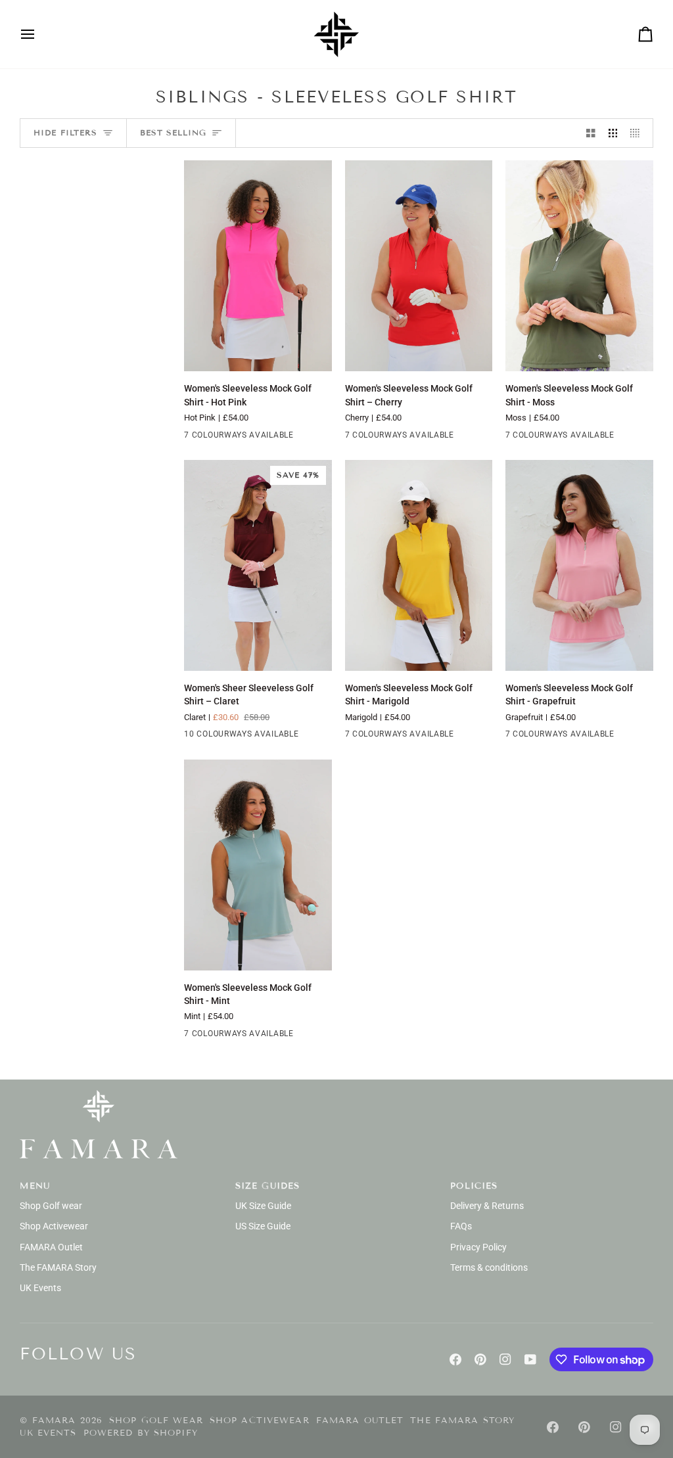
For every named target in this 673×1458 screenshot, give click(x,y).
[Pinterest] (480, 1359)
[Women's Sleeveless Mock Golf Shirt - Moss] (579, 265)
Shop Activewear (54, 1226)
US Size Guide (262, 1226)
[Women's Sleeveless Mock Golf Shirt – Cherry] (419, 265)
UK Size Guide (263, 1205)
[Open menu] (39, 34)
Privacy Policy (478, 1247)
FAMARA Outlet (51, 1247)
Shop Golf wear (51, 1205)
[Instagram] (505, 1359)
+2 (307, 437)
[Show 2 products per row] (591, 133)
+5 (307, 736)
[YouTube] (530, 1359)
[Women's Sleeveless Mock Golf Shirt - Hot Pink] (258, 265)
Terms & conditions (489, 1267)
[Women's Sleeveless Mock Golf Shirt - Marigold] (419, 565)
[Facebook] (455, 1359)
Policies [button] (474, 1186)
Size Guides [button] (267, 1186)
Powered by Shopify (140, 1433)
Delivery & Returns (487, 1205)
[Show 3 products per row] (613, 133)
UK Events (40, 1288)
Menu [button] (35, 1186)
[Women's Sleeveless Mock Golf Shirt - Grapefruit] (579, 565)
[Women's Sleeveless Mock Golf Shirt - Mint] (258, 865)
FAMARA (54, 1420)
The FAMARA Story (58, 1267)
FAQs (461, 1226)
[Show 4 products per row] (638, 133)
